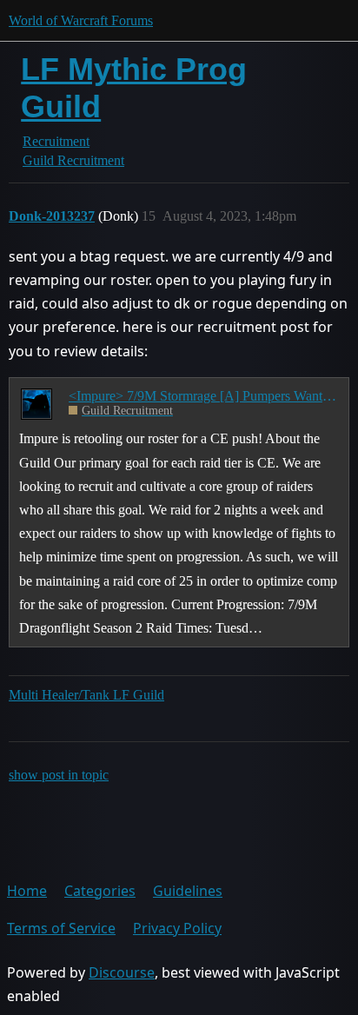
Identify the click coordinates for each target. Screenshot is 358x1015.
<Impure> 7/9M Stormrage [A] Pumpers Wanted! (203, 395)
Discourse (122, 972)
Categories (100, 890)
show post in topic (59, 774)
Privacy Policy (177, 928)
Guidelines (187, 890)
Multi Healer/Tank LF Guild (86, 694)
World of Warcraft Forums (81, 20)
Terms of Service (61, 928)
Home (27, 890)
